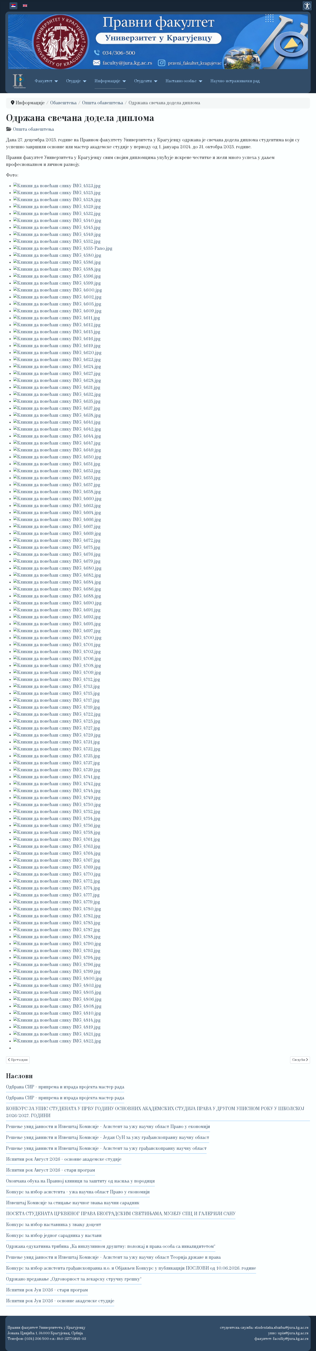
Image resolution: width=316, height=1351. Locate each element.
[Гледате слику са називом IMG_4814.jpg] (57, 1020)
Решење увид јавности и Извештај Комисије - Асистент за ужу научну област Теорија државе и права (113, 1257)
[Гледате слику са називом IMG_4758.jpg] (56, 832)
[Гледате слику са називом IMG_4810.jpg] (57, 1013)
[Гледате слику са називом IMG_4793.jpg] (56, 951)
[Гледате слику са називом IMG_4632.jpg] (57, 394)
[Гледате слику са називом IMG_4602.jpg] (57, 297)
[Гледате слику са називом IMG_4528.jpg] (57, 200)
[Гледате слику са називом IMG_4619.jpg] (57, 346)
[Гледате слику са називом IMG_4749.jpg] (57, 798)
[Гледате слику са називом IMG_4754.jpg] (56, 819)
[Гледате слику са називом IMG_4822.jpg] (57, 1041)
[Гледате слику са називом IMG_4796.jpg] (57, 965)
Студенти (143, 81)
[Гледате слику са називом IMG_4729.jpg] (57, 735)
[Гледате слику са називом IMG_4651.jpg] (56, 464)
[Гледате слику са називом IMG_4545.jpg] (57, 228)
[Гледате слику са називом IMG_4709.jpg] (57, 673)
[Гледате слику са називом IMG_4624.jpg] (57, 367)
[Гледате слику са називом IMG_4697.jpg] (57, 631)
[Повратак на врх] (306, 1341)
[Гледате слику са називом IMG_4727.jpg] (56, 728)
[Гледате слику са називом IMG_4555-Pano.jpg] (62, 248)
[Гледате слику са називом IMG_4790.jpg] (57, 944)
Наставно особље (181, 81)
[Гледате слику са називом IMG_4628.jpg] (57, 380)
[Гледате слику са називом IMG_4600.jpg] (57, 290)
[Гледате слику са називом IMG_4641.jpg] (57, 422)
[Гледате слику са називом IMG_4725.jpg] (56, 721)
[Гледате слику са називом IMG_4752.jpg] (56, 812)
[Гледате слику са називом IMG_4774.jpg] (56, 888)
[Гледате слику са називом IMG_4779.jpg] (56, 902)
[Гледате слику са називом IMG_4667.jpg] (57, 527)
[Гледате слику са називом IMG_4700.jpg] (57, 638)
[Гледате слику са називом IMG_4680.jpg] (57, 568)
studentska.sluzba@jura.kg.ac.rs (281, 1328)
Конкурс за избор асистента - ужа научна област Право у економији (78, 1192)
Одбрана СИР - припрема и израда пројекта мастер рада (65, 1087)
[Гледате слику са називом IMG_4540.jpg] (57, 221)
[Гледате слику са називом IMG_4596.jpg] (57, 276)
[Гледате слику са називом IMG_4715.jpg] (56, 693)
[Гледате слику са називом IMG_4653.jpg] (57, 471)
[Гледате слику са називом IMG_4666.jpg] (57, 520)
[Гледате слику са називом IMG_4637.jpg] (56, 408)
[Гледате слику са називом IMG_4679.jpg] (57, 561)
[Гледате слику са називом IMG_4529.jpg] (57, 207)
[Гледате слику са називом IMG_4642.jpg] (57, 429)
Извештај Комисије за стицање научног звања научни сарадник (72, 1203)
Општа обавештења (33, 129)
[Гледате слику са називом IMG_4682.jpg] (57, 575)
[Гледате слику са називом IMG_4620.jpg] (57, 353)
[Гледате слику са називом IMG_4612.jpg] (57, 325)
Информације (107, 81)
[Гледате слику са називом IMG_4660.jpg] (57, 499)
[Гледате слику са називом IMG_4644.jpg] (57, 436)
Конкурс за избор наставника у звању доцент (53, 1225)
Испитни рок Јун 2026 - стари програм (47, 1290)
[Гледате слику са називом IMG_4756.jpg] (56, 825)
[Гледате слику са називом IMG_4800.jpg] (57, 978)
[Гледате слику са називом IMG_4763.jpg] (56, 846)
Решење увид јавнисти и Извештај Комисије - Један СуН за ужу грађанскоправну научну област (107, 1137)
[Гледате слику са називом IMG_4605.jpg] (57, 304)
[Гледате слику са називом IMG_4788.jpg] (57, 937)
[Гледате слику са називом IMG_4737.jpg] (56, 763)
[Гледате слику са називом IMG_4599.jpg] (57, 283)
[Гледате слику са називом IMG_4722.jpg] (57, 714)
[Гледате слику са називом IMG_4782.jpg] (57, 916)
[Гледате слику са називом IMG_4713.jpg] (56, 686)
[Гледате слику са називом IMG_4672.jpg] (57, 540)
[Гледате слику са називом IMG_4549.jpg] (57, 234)
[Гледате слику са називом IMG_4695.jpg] (57, 624)
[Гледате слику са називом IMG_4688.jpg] (57, 596)
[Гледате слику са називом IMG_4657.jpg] (56, 485)
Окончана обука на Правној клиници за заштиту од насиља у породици (80, 1181)
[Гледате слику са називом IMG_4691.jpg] (57, 610)
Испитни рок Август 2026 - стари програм (50, 1170)
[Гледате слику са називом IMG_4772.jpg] (56, 881)
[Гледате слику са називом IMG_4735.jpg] (56, 756)
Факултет (43, 81)
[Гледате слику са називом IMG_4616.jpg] (57, 339)
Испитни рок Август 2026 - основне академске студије (63, 1159)
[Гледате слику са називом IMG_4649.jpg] (57, 450)
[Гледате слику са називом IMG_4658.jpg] (57, 492)
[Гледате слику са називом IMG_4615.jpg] (56, 332)
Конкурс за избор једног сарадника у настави (54, 1235)
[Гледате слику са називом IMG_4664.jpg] (57, 513)
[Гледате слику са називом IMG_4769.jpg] (57, 867)
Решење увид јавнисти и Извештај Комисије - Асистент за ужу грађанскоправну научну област (106, 1148)
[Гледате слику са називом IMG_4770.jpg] (57, 874)
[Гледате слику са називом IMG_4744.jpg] (57, 791)
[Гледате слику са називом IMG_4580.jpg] (57, 255)
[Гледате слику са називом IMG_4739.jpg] (56, 770)
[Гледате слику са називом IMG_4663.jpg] (57, 506)
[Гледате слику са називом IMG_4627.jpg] (57, 374)
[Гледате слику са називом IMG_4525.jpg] (57, 193)
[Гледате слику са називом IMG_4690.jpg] (57, 603)
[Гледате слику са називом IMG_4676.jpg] (57, 554)
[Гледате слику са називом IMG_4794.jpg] (57, 958)
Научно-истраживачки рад (235, 81)
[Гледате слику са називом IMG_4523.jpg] (57, 186)
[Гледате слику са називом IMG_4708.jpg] (57, 666)
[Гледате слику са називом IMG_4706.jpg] (57, 659)
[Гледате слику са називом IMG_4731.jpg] (56, 742)
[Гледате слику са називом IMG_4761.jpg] (56, 839)
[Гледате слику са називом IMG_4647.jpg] (57, 443)
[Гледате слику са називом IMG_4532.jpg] (57, 214)
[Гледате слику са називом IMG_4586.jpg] (57, 262)
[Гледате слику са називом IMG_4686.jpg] (57, 589)
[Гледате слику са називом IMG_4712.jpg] (56, 679)
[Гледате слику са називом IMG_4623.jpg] (57, 360)
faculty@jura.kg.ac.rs (290, 1339)
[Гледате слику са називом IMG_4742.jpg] (57, 784)
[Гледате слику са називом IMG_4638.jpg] (57, 415)
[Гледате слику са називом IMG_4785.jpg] (56, 923)
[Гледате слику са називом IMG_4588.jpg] (57, 269)
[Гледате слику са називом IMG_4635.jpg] (57, 401)
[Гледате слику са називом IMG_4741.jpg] (56, 777)
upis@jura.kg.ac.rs (293, 1333)
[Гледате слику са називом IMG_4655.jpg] (57, 478)
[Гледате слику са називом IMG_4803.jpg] (57, 985)
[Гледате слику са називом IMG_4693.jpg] (57, 617)
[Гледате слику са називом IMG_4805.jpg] (57, 992)
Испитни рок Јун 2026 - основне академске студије (60, 1301)
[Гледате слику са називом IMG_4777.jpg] (56, 895)
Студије (73, 81)
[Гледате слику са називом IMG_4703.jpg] (57, 652)
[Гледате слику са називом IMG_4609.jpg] (57, 311)
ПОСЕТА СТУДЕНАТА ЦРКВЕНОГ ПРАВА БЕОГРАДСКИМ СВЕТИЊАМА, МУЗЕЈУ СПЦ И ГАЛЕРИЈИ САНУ (120, 1214)
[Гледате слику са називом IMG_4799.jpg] (57, 972)
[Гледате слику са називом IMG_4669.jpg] (57, 533)
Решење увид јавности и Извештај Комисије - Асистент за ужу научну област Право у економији (108, 1127)
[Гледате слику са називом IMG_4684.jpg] (57, 582)
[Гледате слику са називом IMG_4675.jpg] (56, 547)
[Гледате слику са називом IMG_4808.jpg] (57, 1006)
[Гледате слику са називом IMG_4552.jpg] (57, 241)
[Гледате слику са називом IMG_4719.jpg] (56, 707)
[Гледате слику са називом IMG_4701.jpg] (57, 645)
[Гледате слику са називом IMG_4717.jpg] (56, 700)
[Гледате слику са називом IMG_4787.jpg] (56, 930)
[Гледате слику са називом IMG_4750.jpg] (57, 805)
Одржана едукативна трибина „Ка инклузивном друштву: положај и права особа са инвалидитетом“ (110, 1246)
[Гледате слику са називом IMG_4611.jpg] (56, 318)
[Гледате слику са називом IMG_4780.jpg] (57, 909)
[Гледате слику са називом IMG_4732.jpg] (56, 749)
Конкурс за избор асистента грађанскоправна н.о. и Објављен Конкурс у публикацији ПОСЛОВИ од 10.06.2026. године (131, 1268)
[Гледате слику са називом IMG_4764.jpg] (57, 853)
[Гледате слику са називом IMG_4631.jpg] (56, 387)
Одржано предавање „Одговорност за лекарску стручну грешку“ (74, 1279)
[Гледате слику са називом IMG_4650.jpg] (57, 457)
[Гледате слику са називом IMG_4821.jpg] (57, 1034)
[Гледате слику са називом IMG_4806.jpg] (57, 999)
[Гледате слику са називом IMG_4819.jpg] (57, 1027)
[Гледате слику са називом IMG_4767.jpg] (56, 860)
